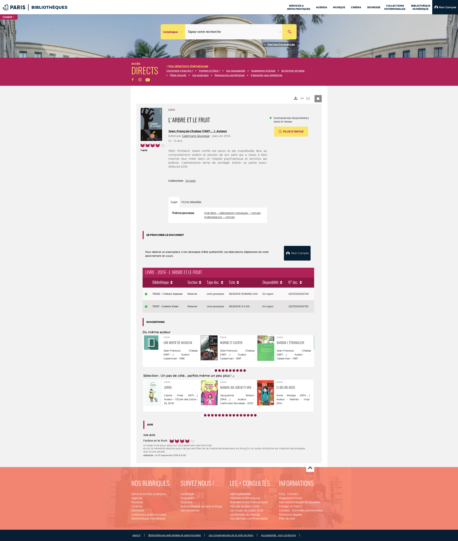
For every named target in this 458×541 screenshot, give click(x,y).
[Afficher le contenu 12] (241, 415)
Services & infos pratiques (148, 494)
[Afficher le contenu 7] (234, 370)
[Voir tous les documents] (233, 376)
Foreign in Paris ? (290, 506)
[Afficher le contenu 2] (216, 370)
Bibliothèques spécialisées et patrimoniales (174, 535)
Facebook (187, 494)
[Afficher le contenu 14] (248, 415)
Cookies (284, 510)
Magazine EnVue (290, 498)
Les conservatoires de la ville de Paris (231, 535)
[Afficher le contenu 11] (237, 415)
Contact (292, 494)
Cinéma (136, 506)
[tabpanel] (217, 215)
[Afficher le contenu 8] (237, 370)
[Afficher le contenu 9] (241, 370)
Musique (137, 502)
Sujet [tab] (173, 202)
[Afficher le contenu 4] (223, 370)
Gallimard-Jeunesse (196, 136)
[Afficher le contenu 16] (255, 415)
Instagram (188, 498)
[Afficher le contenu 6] (230, 370)
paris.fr (136, 535)
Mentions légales (290, 514)
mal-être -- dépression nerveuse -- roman (232, 213)
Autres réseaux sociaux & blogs (201, 506)
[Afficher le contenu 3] (219, 370)
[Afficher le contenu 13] (244, 415)
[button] (445, 7)
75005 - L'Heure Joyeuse (167, 293)
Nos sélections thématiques (249, 502)
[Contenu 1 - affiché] (212, 370)
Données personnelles (307, 510)
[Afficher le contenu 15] (251, 415)
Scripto (191, 180)
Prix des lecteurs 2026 (245, 506)
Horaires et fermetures (245, 498)
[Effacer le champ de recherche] (280, 31)
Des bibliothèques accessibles (299, 502)
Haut (310, 468)
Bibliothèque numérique (148, 518)
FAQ (282, 494)
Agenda (136, 498)
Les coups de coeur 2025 (247, 510)
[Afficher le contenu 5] (226, 370)
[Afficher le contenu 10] (244, 370)
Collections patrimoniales (148, 514)
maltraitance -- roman (219, 217)
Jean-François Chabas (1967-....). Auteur (197, 131)
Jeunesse (137, 510)
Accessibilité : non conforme (278, 535)
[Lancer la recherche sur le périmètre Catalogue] (289, 31)
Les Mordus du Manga (245, 514)
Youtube (186, 502)
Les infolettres (190, 510)
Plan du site (287, 518)
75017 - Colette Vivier (165, 306)
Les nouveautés (240, 494)
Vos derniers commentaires (249, 518)
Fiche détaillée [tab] (191, 202)
